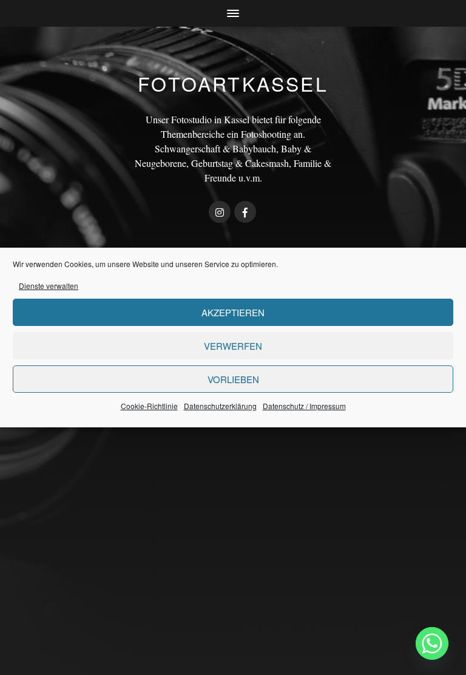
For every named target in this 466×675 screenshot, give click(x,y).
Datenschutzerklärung (220, 406)
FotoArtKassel (233, 83)
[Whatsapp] (432, 643)
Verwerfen (233, 345)
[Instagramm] (220, 212)
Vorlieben (233, 379)
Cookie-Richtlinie (149, 406)
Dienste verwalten (48, 285)
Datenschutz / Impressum (304, 406)
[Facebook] (245, 212)
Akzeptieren (233, 312)
